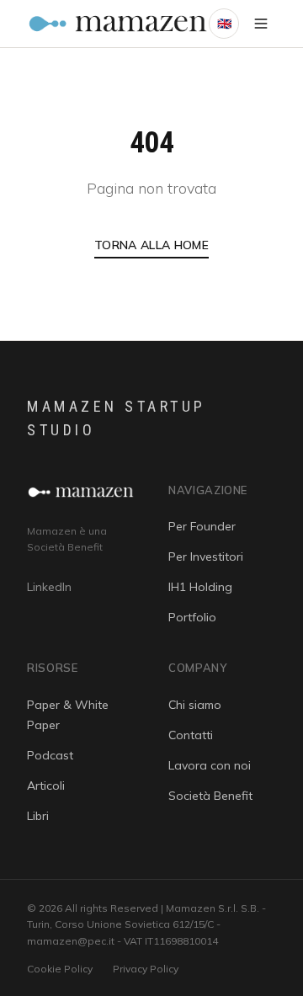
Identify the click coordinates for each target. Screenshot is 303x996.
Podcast (50, 755)
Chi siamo (194, 704)
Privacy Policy (145, 968)
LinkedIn (49, 586)
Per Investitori (205, 556)
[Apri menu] (261, 23)
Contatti (190, 735)
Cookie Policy (60, 968)
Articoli (46, 785)
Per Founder (202, 526)
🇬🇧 (224, 23)
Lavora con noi (209, 765)
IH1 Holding (200, 586)
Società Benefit (210, 795)
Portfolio (192, 617)
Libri (38, 815)
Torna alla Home (151, 245)
